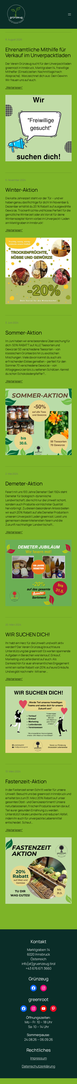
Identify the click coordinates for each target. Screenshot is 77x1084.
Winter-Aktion (21, 190)
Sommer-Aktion (23, 333)
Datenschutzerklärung (38, 1066)
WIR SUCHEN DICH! (27, 634)
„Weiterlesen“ (14, 87)
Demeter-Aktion (24, 483)
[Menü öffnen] (69, 14)
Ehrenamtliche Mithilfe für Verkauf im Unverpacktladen (38, 52)
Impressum (38, 1058)
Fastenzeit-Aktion (26, 781)
